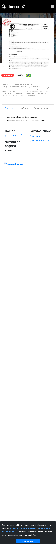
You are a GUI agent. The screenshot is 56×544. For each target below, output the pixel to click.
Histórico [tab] (23, 108)
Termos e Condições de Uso (23, 528)
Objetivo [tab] (9, 108)
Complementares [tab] (42, 108)
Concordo (28, 541)
